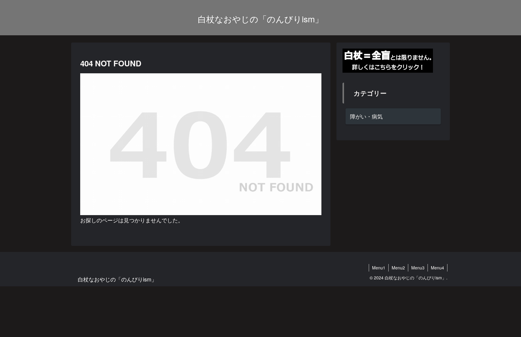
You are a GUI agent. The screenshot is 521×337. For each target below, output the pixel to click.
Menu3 (418, 268)
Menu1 (378, 268)
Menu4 (437, 268)
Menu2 (398, 268)
